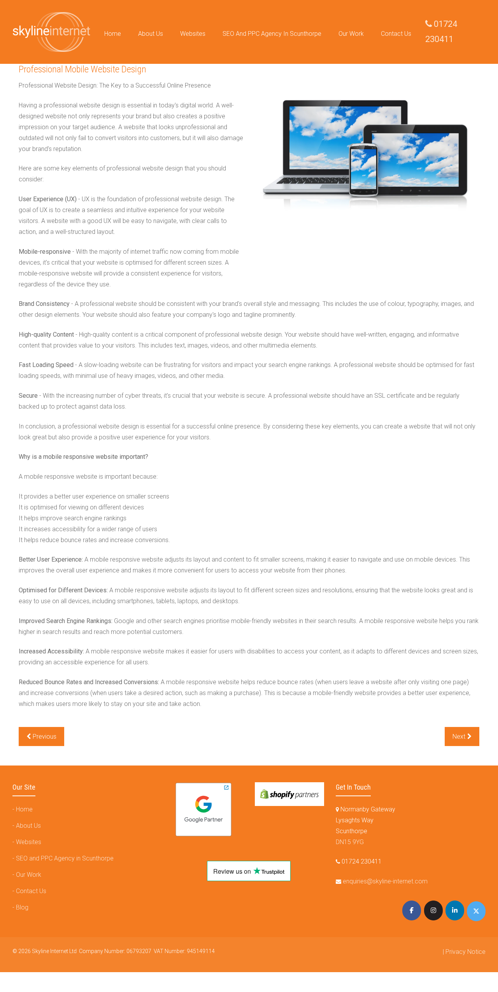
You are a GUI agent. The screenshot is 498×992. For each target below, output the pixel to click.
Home (24, 809)
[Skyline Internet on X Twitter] (476, 911)
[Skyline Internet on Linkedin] (454, 910)
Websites (28, 842)
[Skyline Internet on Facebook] (411, 910)
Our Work (28, 874)
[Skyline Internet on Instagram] (433, 910)
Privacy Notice (465, 951)
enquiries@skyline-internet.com (385, 881)
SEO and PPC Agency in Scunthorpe (65, 858)
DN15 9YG (350, 842)
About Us (28, 825)
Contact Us (31, 891)
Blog (22, 907)
